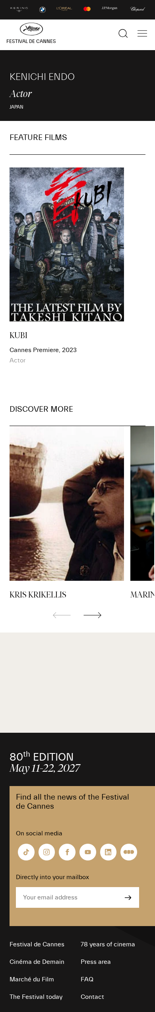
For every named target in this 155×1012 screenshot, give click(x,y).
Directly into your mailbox (52, 877)
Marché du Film (32, 979)
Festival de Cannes (37, 944)
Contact (92, 996)
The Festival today (36, 996)
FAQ (87, 979)
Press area (96, 961)
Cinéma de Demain (37, 961)
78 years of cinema (108, 944)
